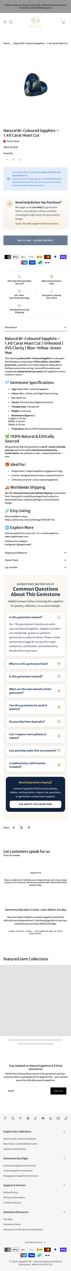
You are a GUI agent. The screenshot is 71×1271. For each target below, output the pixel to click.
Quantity (8, 153)
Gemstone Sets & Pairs (14, 1149)
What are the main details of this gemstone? (30, 690)
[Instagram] (28, 1118)
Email (11, 1091)
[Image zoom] (35, 85)
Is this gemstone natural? (25, 617)
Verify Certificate (12, 1202)
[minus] (7, 160)
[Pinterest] (20, 1118)
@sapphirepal (24, 544)
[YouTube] (43, 1118)
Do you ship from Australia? (27, 721)
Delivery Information (14, 1197)
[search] (10, 21)
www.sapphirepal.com (16, 536)
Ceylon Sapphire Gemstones (17, 1170)
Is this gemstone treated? (26, 676)
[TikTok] (35, 1118)
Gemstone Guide (12, 1224)
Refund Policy (10, 1192)
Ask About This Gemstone (35, 804)
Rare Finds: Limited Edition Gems (20, 1144)
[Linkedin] (50, 1118)
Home (6, 43)
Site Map (7, 1219)
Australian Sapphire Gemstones (19, 1165)
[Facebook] (5, 1118)
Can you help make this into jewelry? (33, 750)
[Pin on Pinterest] (29, 828)
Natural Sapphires (43, 1261)
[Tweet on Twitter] (21, 828)
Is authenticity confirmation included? (27, 765)
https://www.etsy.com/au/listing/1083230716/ (30, 519)
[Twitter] (13, 1118)
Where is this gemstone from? (28, 663)
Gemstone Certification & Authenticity (23, 1229)
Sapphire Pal (25, 1261)
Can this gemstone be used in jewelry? (28, 707)
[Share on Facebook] (14, 828)
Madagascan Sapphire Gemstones (20, 1176)
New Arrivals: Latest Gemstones (19, 1138)
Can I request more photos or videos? (28, 736)
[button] (35, 240)
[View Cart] (63, 21)
